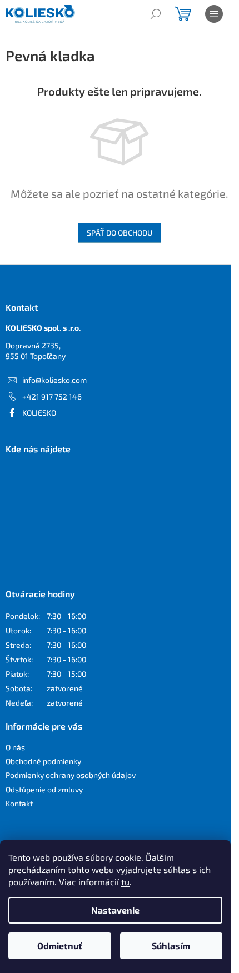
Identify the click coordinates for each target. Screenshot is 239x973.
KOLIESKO (39, 412)
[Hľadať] (156, 14)
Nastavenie (115, 910)
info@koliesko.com (54, 380)
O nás (15, 747)
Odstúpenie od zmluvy (44, 789)
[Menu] (214, 14)
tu (125, 881)
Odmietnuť (59, 945)
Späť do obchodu (119, 232)
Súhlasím (171, 945)
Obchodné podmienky (43, 761)
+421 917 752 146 (52, 396)
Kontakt (19, 803)
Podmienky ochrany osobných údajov (71, 775)
